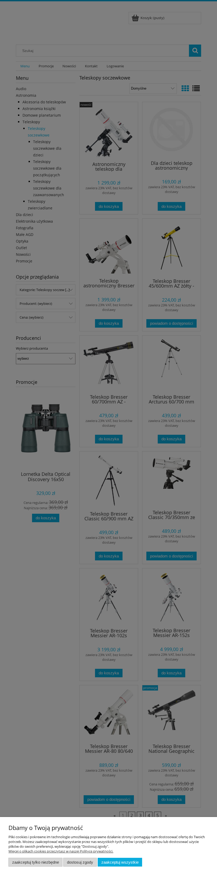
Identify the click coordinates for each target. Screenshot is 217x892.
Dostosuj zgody (80, 862)
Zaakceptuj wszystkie (120, 862)
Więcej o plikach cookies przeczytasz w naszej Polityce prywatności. (60, 851)
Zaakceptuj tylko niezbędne (35, 862)
